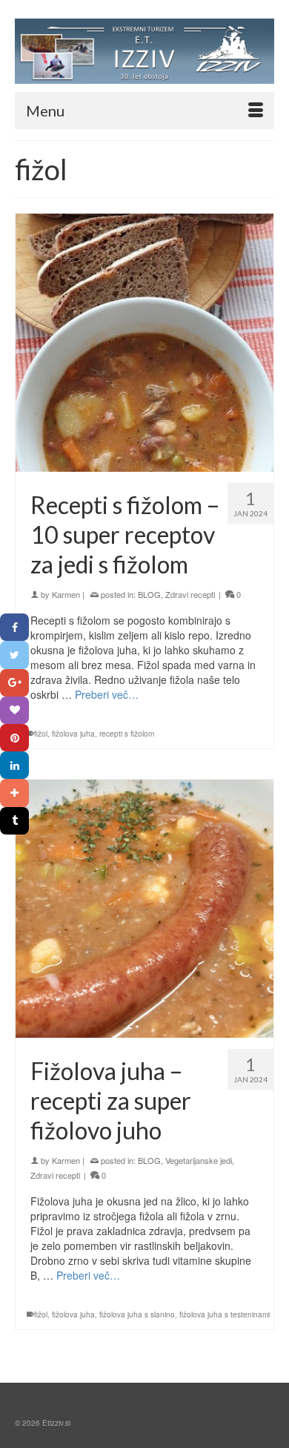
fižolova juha (73, 733)
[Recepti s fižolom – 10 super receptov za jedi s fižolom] (144, 343)
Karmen (66, 594)
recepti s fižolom (126, 733)
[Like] (14, 710)
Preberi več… (107, 694)
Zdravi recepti (190, 594)
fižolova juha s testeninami (224, 1314)
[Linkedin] (14, 765)
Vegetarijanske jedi (198, 1160)
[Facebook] (14, 627)
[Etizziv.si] (144, 51)
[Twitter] (14, 654)
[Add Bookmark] (14, 792)
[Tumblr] (14, 821)
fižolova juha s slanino (137, 1314)
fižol (40, 733)
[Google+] (14, 683)
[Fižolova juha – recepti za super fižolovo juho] (144, 909)
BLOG (149, 594)
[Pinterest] (14, 737)
